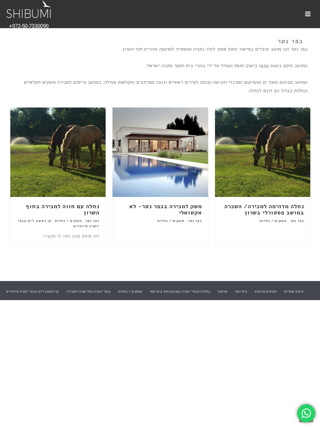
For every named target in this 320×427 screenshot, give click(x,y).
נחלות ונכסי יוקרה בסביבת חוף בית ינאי (180, 291)
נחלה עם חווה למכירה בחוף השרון (62, 209)
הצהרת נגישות (266, 291)
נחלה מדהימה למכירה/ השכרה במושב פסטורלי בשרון (264, 209)
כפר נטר (297, 221)
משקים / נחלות (273, 221)
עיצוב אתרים (294, 291)
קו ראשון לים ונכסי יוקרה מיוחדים (32, 291)
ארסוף (222, 291)
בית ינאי (241, 291)
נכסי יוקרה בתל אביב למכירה (88, 291)
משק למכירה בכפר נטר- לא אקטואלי (165, 209)
